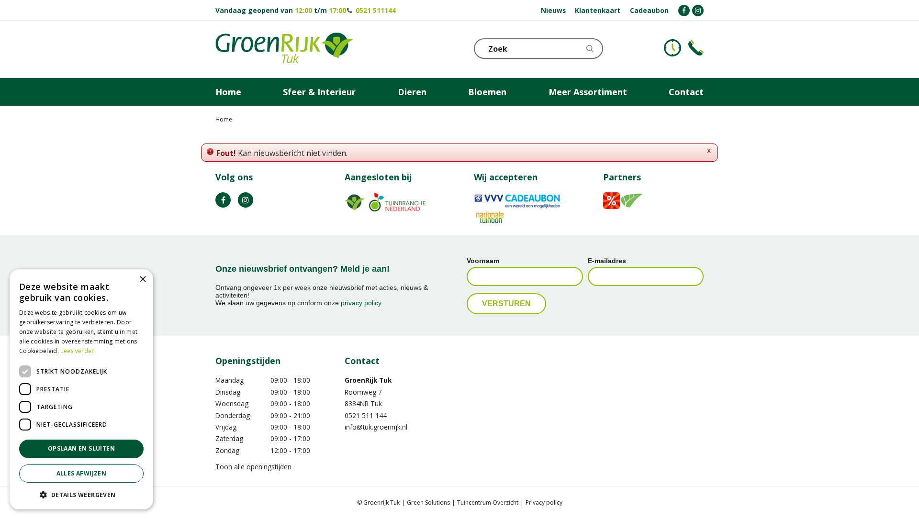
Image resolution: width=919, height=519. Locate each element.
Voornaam (483, 261)
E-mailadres (607, 261)
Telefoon (696, 47)
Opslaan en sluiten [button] (81, 448)
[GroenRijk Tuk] (284, 49)
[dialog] (81, 389)
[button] (81, 494)
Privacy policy (544, 502)
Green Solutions (428, 502)
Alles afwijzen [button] (81, 473)
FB (223, 200)
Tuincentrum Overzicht (487, 502)
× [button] (142, 279)
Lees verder (77, 351)
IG (245, 200)
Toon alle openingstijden (253, 466)
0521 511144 (376, 10)
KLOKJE (672, 47)
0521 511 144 (366, 415)
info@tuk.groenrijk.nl (376, 426)
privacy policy (361, 303)
